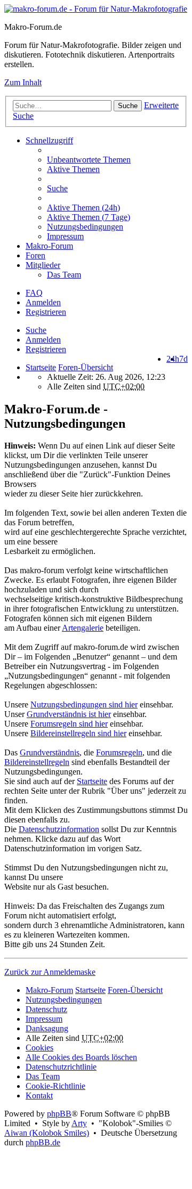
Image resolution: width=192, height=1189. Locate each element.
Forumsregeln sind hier (69, 723)
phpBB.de (43, 1142)
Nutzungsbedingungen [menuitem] (85, 226)
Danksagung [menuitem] (47, 1028)
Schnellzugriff (49, 140)
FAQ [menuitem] (34, 292)
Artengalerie (82, 627)
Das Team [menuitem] (64, 274)
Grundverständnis (49, 752)
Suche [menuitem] (57, 188)
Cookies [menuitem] (39, 1047)
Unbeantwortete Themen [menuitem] (89, 159)
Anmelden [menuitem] (43, 302)
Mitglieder (43, 265)
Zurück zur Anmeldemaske (49, 971)
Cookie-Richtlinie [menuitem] (55, 1085)
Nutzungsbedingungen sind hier (84, 704)
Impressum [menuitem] (65, 236)
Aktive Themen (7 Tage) (88, 217)
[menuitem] (117, 208)
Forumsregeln (119, 752)
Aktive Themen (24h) (83, 207)
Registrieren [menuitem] (46, 311)
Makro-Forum (49, 245)
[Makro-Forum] (95, 8)
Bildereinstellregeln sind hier (78, 733)
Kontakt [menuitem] (39, 1095)
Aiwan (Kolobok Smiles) (46, 1132)
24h (172, 358)
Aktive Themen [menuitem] (73, 169)
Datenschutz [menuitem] (46, 1009)
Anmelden (43, 339)
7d (183, 358)
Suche (128, 106)
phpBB (59, 1113)
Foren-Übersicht (135, 990)
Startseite (41, 367)
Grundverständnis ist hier (69, 714)
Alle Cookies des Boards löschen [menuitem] (81, 1057)
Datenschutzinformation (59, 829)
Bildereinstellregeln (36, 762)
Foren (35, 255)
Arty (79, 1123)
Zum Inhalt (23, 82)
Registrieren (46, 349)
